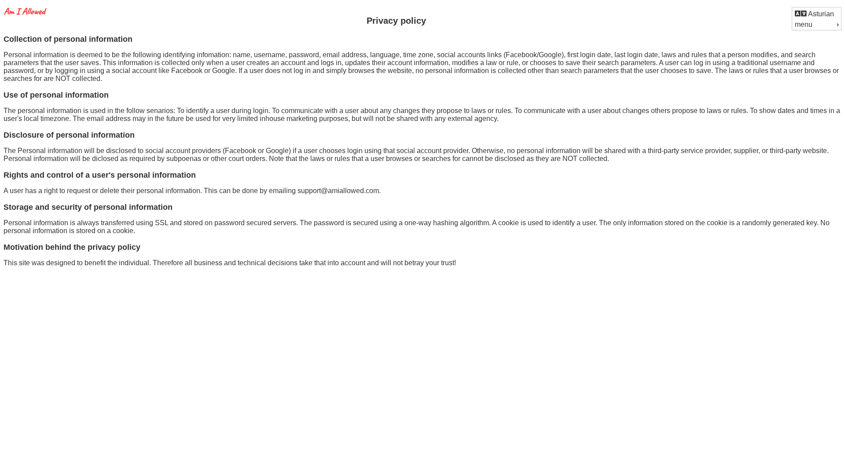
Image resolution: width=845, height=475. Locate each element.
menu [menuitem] (803, 24)
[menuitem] (816, 13)
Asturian (820, 14)
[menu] (816, 18)
